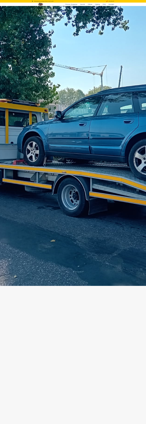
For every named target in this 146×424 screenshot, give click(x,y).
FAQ (104, 4)
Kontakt (111, 4)
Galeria (97, 4)
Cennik (82, 4)
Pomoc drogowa (71, 4)
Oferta (90, 4)
